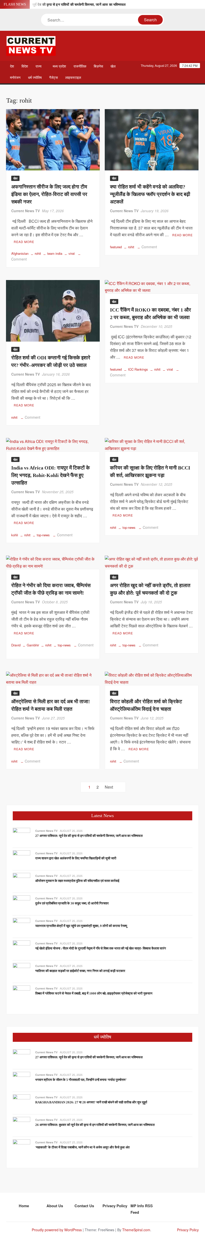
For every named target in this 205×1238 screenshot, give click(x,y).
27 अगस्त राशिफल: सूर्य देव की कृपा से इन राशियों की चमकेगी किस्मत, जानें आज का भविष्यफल (66, 5)
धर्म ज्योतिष (35, 78)
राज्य (39, 66)
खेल (113, 66)
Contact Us (84, 1205)
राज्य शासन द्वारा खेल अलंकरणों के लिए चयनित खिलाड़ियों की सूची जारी (75, 858)
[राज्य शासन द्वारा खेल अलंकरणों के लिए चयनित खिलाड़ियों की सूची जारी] (21, 858)
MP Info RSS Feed (141, 1209)
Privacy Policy (114, 1205)
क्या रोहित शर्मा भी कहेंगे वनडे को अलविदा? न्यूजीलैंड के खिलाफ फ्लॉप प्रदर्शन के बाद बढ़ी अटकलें (150, 194)
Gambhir (33, 645)
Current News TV (25, 210)
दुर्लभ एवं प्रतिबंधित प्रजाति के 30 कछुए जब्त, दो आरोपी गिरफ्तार (72, 903)
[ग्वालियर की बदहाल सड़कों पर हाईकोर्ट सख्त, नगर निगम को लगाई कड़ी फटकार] (21, 971)
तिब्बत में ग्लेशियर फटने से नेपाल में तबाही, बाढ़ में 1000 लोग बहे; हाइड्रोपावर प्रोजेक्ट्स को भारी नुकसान (93, 993)
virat (71, 253)
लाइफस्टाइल (73, 78)
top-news (43, 535)
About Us (54, 1205)
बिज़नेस (98, 66)
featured (116, 246)
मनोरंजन (15, 78)
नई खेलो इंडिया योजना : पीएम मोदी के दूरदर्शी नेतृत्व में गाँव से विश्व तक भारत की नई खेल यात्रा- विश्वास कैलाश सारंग (100, 948)
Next (109, 787)
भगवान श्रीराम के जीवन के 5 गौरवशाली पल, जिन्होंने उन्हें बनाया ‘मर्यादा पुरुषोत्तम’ (80, 1080)
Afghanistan (19, 253)
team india (54, 253)
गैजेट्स (53, 78)
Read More (24, 241)
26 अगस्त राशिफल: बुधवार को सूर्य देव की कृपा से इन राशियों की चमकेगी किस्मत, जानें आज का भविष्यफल (95, 1125)
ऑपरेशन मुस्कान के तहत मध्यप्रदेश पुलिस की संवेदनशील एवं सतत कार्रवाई (77, 881)
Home (24, 1205)
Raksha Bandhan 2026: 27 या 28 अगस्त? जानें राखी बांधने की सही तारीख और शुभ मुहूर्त (91, 1102)
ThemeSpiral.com (136, 1229)
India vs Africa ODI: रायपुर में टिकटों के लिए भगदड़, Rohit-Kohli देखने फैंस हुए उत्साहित (50, 475)
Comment (19, 259)
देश (12, 66)
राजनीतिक (80, 66)
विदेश (25, 66)
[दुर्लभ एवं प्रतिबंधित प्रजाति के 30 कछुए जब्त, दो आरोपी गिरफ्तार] (21, 903)
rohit (38, 253)
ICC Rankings (138, 369)
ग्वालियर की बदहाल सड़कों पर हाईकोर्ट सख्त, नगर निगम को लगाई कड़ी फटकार (80, 971)
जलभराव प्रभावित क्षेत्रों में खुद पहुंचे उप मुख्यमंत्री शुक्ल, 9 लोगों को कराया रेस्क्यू (81, 926)
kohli (14, 535)
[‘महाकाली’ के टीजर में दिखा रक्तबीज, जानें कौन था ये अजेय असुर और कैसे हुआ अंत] (21, 1147)
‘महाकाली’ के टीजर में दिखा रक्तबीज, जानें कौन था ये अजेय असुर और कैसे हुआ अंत (82, 1147)
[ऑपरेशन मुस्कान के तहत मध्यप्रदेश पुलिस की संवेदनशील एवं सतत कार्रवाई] (21, 881)
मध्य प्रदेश (59, 66)
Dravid (15, 645)
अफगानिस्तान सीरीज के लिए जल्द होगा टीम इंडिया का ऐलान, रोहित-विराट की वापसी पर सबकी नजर (49, 194)
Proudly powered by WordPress (57, 1229)
